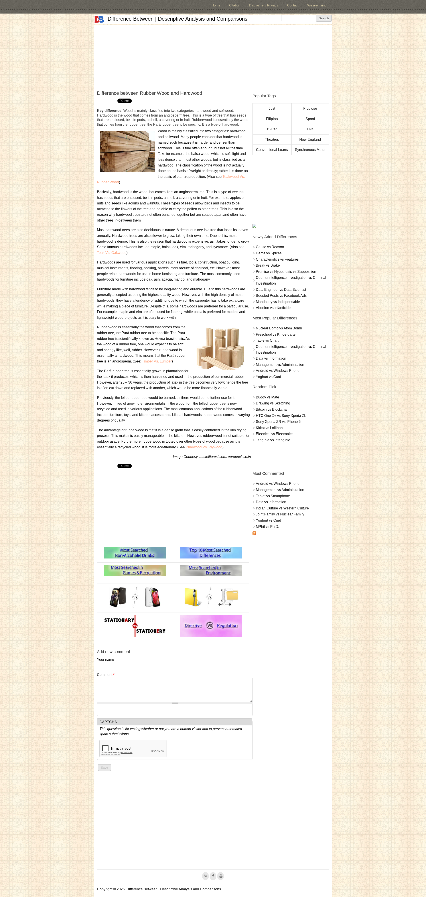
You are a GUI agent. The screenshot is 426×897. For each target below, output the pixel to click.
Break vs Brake (268, 265)
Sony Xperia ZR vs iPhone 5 (278, 422)
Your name (105, 659)
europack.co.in (239, 457)
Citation (234, 5)
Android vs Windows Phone (278, 370)
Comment (105, 675)
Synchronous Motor (310, 150)
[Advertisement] (213, 56)
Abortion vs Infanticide (273, 308)
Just (272, 108)
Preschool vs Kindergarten (277, 334)
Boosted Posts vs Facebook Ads (281, 295)
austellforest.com (212, 457)
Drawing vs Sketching (273, 403)
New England (310, 139)
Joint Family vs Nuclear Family (280, 514)
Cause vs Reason (270, 247)
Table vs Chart (267, 340)
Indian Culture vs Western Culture (282, 508)
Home (215, 5)
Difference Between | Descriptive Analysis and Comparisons (177, 19)
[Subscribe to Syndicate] (254, 534)
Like (310, 129)
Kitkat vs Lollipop (269, 428)
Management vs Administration (280, 364)
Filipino (272, 119)
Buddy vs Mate (267, 397)
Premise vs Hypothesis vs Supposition (286, 271)
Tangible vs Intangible (273, 440)
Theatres (272, 139)
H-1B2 (272, 129)
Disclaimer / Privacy (263, 5)
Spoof (310, 119)
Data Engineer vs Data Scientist (281, 289)
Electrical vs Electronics (274, 434)
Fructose (310, 108)
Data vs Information (271, 358)
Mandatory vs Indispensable (278, 302)
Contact (292, 5)
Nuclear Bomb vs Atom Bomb (279, 328)
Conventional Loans (272, 150)
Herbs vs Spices (269, 253)
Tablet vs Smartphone (273, 496)
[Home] (99, 19)
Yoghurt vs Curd (268, 377)
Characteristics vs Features (277, 259)
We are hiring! (317, 5)
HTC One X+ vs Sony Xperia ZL (281, 416)
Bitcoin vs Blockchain (273, 409)
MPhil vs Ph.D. (267, 527)
